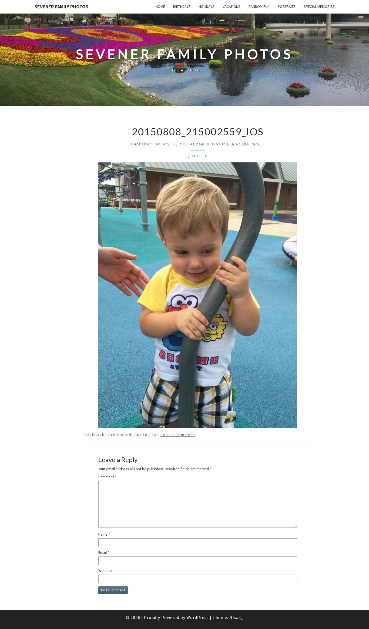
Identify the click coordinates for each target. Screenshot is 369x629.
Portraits (287, 6)
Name (104, 534)
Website (105, 570)
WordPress (197, 617)
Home (160, 6)
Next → (199, 155)
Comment (107, 476)
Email (103, 552)
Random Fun (259, 6)
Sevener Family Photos (61, 7)
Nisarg (236, 617)
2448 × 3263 (208, 144)
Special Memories (319, 6)
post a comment (177, 434)
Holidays (206, 6)
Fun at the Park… (245, 144)
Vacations (231, 6)
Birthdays (182, 6)
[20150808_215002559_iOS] (197, 296)
